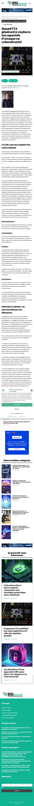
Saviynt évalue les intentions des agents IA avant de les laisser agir (16, 422)
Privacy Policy (22, 416)
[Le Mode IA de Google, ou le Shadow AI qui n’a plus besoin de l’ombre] (6, 471)
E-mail (3, 783)
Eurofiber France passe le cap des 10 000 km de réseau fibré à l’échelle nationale (16, 766)
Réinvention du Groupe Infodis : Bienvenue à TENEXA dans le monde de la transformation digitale (16, 761)
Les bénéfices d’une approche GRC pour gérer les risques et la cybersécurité (15, 673)
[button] (31, 390)
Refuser (17, 409)
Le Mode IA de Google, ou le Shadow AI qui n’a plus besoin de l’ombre (21, 466)
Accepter (17, 404)
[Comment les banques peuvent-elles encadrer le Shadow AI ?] (6, 502)
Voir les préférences (17, 413)
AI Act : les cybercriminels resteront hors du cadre (16, 737)
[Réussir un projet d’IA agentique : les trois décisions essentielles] (6, 487)
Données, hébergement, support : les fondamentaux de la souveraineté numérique (20, 528)
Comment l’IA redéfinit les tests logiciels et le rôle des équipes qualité (16, 632)
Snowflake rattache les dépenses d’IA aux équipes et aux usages (16, 728)
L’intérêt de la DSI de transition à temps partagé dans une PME (16, 770)
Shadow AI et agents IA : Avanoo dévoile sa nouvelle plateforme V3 (17, 732)
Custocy (17, 88)
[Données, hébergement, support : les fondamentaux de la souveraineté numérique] (6, 532)
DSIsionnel (7, 598)
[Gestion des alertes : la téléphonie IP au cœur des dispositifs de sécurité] (6, 517)
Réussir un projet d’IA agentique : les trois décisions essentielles (21, 482)
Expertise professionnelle (7, 16)
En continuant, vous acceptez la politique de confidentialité (17, 788)
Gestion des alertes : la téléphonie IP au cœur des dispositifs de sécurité (20, 512)
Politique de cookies (12, 416)
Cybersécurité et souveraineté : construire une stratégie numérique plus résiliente (15, 590)
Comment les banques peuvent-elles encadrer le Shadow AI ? (20, 497)
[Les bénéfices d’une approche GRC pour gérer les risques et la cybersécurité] (17, 655)
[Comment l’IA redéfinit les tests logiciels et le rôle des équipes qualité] (17, 614)
